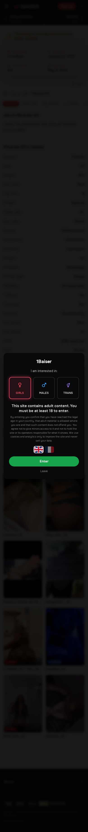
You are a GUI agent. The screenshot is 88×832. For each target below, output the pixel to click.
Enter (44, 461)
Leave (44, 471)
